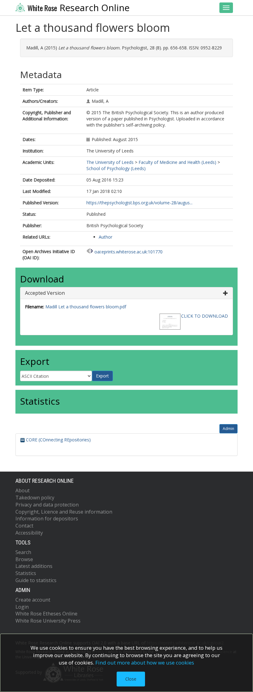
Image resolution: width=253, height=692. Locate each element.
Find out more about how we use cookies (144, 662)
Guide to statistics (35, 580)
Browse (24, 559)
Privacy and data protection (47, 504)
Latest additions (33, 566)
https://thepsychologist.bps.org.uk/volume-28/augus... (139, 203)
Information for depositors (46, 518)
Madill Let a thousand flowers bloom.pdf (85, 307)
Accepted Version (45, 293)
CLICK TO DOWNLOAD (204, 316)
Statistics (25, 573)
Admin (228, 428)
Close (130, 679)
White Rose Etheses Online (46, 613)
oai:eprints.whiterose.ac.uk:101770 (128, 252)
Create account (32, 599)
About (22, 490)
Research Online (78, 8)
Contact (24, 525)
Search (23, 552)
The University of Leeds (110, 162)
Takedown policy (34, 497)
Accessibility (29, 532)
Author (105, 237)
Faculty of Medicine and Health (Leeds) (177, 162)
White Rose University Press (48, 620)
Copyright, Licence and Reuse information (63, 511)
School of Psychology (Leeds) (116, 168)
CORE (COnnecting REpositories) (58, 440)
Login (22, 606)
